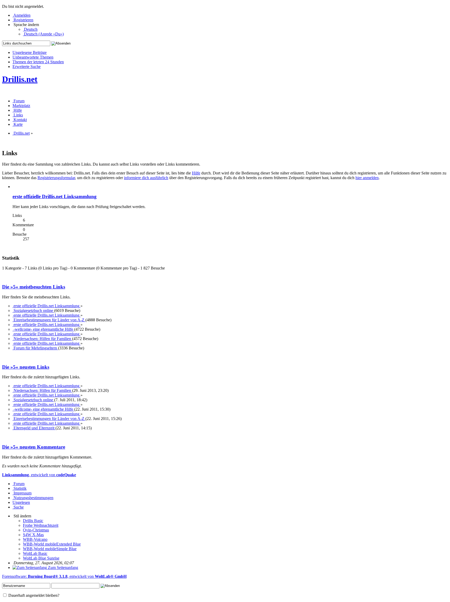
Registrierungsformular (56, 177)
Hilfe (196, 173)
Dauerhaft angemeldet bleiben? (33, 595)
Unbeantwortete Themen (32, 57)
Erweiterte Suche (26, 66)
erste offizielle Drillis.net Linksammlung (54, 196)
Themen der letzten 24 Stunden (38, 62)
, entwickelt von (39, 475)
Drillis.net (20, 79)
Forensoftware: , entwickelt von (64, 576)
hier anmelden (367, 177)
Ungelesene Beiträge (29, 52)
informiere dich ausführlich (146, 177)
